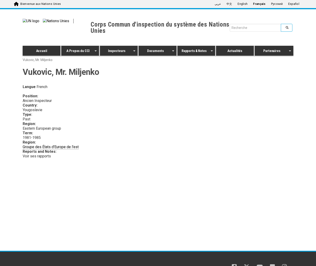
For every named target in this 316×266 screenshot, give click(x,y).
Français (259, 4)
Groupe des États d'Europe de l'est (51, 147)
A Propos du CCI (75, 51)
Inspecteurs (112, 51)
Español (293, 4)
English (243, 4)
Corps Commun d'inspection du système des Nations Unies (160, 27)
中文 (229, 4)
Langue (29, 87)
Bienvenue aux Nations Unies (40, 4)
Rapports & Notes (192, 51)
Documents (151, 51)
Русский (277, 4)
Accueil (41, 51)
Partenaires (267, 51)
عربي (218, 4)
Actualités (234, 51)
